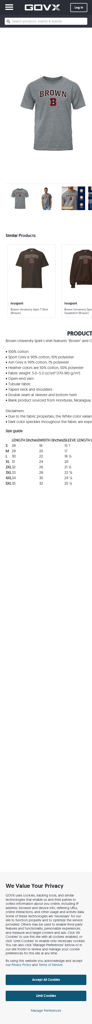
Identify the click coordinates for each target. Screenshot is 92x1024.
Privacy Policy (21, 965)
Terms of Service (51, 965)
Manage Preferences (46, 1010)
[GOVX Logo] (42, 7)
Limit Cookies (46, 996)
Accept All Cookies (46, 979)
